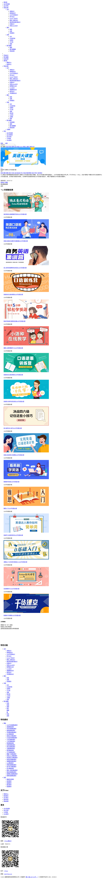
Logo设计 (12, 87)
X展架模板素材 (11, 748)
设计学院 (6, 5)
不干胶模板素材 (11, 752)
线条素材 (9, 781)
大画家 (8, 129)
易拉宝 (11, 113)
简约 (41, 173)
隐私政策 (6, 801)
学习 (22, 173)
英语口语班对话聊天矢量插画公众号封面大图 (16, 241)
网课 (27, 173)
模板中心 (9, 62)
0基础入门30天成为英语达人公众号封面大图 (15, 562)
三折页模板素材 (11, 739)
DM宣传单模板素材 (12, 737)
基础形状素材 (10, 779)
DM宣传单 (12, 38)
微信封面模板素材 (11, 772)
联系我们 (6, 795)
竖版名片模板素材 (11, 736)
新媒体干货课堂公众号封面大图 (12, 615)
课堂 (4, 173)
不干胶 (11, 42)
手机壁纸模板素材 (11, 732)
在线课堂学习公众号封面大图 (11, 588)
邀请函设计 (13, 13)
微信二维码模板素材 (12, 770)
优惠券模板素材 (11, 745)
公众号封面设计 (14, 15)
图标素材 (9, 784)
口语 (15, 173)
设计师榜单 (10, 134)
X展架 (11, 116)
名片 (11, 36)
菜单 (11, 118)
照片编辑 (9, 45)
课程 (7, 173)
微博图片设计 (13, 86)
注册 (6, 143)
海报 (11, 43)
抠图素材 (9, 786)
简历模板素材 (10, 750)
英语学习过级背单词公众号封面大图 (13, 535)
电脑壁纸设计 (13, 89)
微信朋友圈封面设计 (15, 22)
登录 (2, 143)
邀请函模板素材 (11, 730)
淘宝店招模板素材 (11, 759)
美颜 (11, 47)
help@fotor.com (8, 874)
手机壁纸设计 (13, 93)
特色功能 (6, 7)
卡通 (38, 173)
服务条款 (6, 799)
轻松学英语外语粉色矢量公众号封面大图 (14, 321)
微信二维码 (26, 146)
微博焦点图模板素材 (12, 774)
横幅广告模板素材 (11, 754)
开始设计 (6, 55)
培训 (7, 146)
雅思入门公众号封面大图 (10, 508)
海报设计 (12, 11)
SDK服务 (9, 140)
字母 (35, 173)
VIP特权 (9, 138)
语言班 (19, 173)
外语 (12, 173)
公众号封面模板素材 (12, 725)
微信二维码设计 (14, 20)
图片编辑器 (13, 49)
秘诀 (25, 173)
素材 (8, 27)
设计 (8, 9)
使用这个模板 (4, 182)
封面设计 (12, 24)
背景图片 (12, 33)
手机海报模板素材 (11, 728)
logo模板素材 (10, 763)
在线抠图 (12, 122)
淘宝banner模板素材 (12, 755)
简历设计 (12, 91)
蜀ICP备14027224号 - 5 (32, 877)
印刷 (8, 34)
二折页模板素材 (11, 741)
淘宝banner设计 (14, 25)
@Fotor (6, 871)
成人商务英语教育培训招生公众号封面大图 (15, 267)
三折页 (11, 115)
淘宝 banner (20, 146)
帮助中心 (6, 794)
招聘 (12, 146)
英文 (10, 173)
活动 (15, 146)
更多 (5, 131)
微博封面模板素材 (11, 775)
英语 (2, 173)
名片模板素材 (10, 734)
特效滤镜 (12, 51)
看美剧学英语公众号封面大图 (11, 481)
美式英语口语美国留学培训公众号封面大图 (15, 214)
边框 (11, 31)
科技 (10, 146)
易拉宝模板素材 (11, 746)
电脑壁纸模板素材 (11, 761)
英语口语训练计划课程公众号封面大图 (14, 455)
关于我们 (6, 797)
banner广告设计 (14, 18)
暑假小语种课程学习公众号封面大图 (13, 348)
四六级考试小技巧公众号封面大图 (13, 428)
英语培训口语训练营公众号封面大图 (13, 294)
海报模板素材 (10, 726)
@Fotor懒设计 (8, 841)
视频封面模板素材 (11, 764)
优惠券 (11, 40)
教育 (30, 173)
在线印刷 (6, 59)
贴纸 (11, 29)
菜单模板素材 (10, 743)
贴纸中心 (9, 64)
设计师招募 (7, 4)
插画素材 (9, 783)
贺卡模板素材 (10, 768)
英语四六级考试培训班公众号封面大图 (14, 401)
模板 (5, 723)
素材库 (5, 2)
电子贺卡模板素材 (11, 766)
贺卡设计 (12, 16)
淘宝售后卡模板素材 (12, 757)
